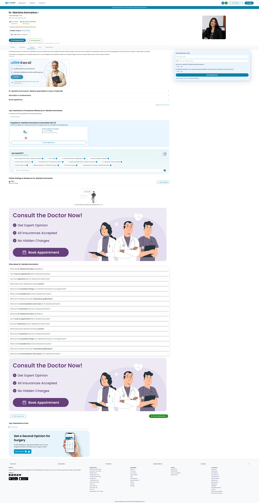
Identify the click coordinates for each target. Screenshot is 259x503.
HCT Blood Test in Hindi (95, 476)
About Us (132, 469)
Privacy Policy (174, 469)
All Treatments (214, 474)
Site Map (132, 485)
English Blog (214, 484)
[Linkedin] (15, 475)
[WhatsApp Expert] (226, 3)
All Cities (213, 489)
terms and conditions (194, 78)
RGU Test (92, 489)
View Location (26, 30)
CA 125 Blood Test (94, 480)
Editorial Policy (174, 474)
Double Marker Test (94, 474)
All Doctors (214, 469)
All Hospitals (214, 471)
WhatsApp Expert (36, 40)
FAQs (40, 47)
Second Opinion (215, 478)
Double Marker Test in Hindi (96, 491)
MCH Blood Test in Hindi (95, 471)
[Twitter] (12, 475)
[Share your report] (13, 170)
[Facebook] (10, 475)
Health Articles (49, 47)
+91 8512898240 (235, 3)
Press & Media (133, 478)
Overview (12, 47)
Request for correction (162, 105)
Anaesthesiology (15, 117)
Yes (178, 66)
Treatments (22, 47)
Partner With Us (134, 474)
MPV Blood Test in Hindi (95, 469)
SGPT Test (92, 484)
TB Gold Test (93, 478)
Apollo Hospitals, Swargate (50, 129)
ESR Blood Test (93, 473)
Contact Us (133, 471)
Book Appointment (50, 142)
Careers (132, 484)
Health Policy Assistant (216, 493)
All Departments (215, 476)
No (181, 66)
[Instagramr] (17, 475)
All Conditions (214, 473)
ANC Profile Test (94, 485)
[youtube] (20, 475)
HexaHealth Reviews (216, 487)
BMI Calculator (214, 482)
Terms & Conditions (176, 473)
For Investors (133, 473)
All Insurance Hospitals (216, 491)
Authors (132, 482)
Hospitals (32, 47)
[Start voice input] (165, 170)
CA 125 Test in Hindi (94, 482)
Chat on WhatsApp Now (159, 416)
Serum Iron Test (93, 487)
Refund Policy (174, 471)
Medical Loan (214, 480)
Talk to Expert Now (19, 416)
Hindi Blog (213, 485)
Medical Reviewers (134, 480)
